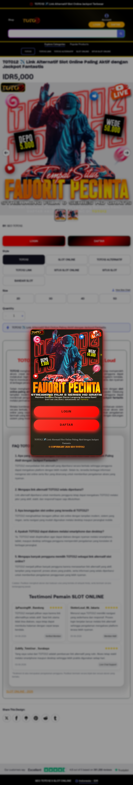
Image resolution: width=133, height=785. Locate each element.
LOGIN (66, 411)
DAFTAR (66, 424)
